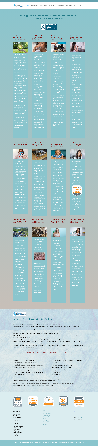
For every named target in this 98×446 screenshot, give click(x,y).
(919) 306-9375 (17, 1)
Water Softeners (34, 5)
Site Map (45, 424)
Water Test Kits (60, 5)
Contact (80, 5)
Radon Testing (69, 5)
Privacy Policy (46, 421)
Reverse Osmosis (43, 5)
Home (28, 5)
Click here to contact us (79, 420)
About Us (75, 5)
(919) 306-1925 (23, 1)
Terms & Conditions (47, 423)
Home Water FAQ (52, 5)
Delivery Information (47, 420)
